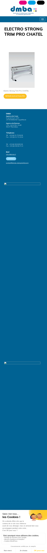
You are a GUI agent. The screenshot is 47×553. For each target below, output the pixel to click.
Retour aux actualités (15, 96)
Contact (11, 158)
